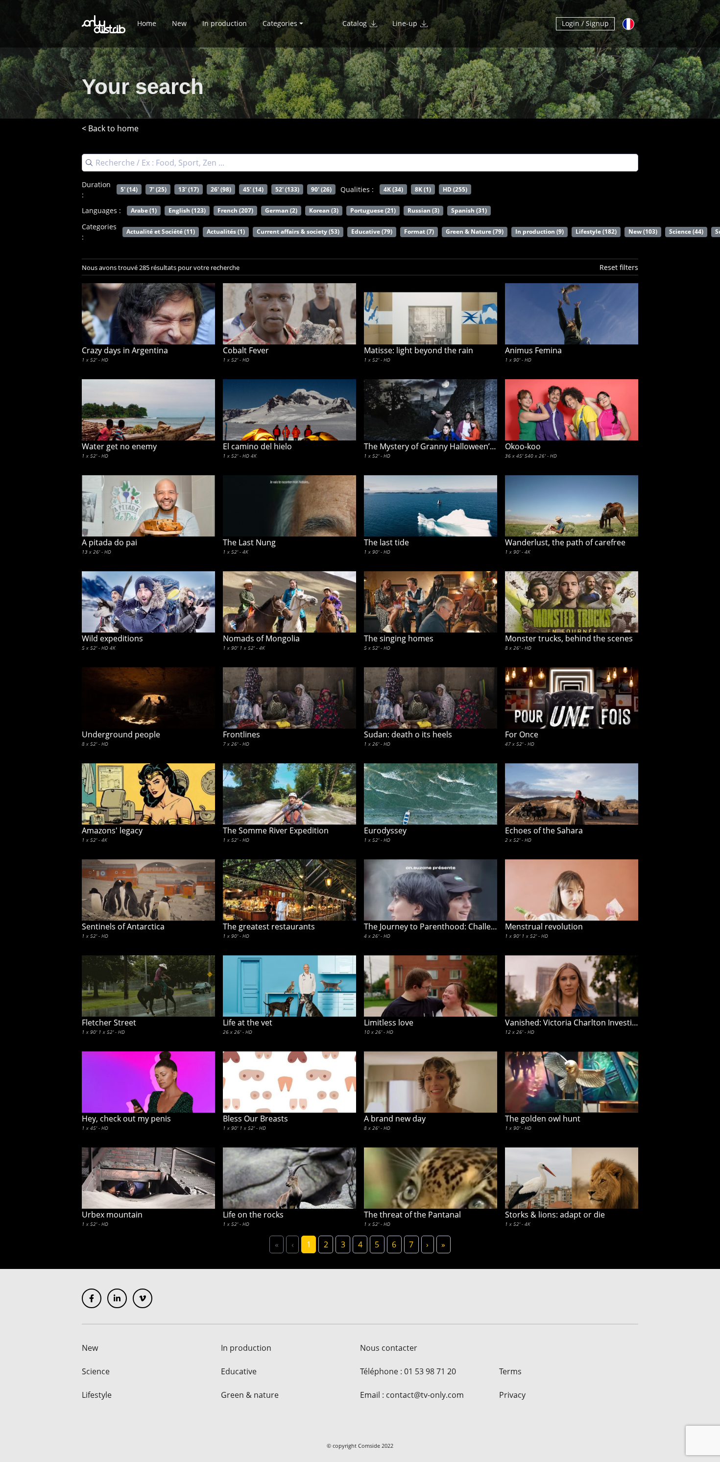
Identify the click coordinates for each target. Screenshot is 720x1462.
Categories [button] (280, 23)
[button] (619, 267)
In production (224, 23)
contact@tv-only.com (425, 1394)
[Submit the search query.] (89, 163)
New (179, 23)
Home (146, 23)
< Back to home (110, 128)
